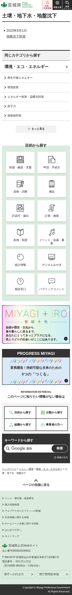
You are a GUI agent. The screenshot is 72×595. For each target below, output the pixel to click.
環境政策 (13, 87)
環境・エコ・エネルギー (27, 66)
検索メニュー (67, 5)
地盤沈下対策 (16, 36)
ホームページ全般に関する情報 (21, 523)
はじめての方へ (13, 530)
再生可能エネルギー (20, 77)
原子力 (11, 106)
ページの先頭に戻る (36, 484)
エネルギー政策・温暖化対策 (25, 96)
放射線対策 (14, 115)
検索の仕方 (62, 457)
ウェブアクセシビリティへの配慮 (23, 510)
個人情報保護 (12, 504)
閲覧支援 (57, 5)
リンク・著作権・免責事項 (19, 498)
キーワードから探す (19, 440)
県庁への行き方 (14, 574)
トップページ (9, 469)
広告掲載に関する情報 (17, 517)
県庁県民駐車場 (49, 574)
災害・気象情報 (47, 5)
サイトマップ (12, 536)
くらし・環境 (26, 469)
